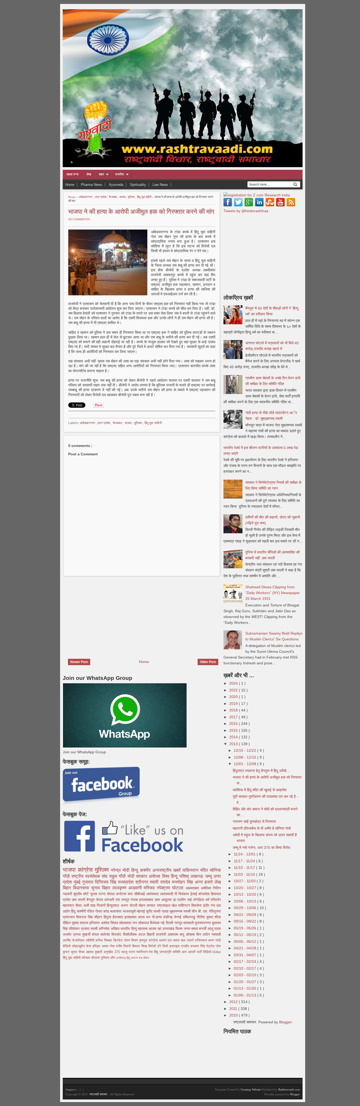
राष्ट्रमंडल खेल (167, 905)
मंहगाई (141, 911)
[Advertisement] (107, 614)
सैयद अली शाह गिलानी (91, 905)
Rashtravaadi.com (289, 1089)
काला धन (145, 917)
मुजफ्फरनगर (203, 923)
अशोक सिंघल (110, 923)
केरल (100, 900)
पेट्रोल (211, 946)
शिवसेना (197, 905)
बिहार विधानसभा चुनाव (82, 887)
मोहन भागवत (148, 905)
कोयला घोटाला (91, 958)
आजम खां (155, 928)
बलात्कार (116, 911)
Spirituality (138, 185)
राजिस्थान (201, 940)
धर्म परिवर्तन (213, 900)
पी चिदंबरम (182, 894)
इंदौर (207, 905)
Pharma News (91, 185)
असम (106, 946)
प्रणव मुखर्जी (82, 934)
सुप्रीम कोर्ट (81, 894)
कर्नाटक (122, 894)
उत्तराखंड (169, 928)
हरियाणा (95, 923)
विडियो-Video (212, 952)
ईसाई (194, 894)
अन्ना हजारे (205, 882)
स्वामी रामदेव (161, 882)
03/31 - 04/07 (245, 955)
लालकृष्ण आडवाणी (128, 887)
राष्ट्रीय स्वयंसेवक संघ (90, 876)
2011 (233, 1009)
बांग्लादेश (204, 894)
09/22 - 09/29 (245, 915)
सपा (131, 894)
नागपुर (178, 923)
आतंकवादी (167, 894)
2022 (234, 690)
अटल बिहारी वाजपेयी (153, 934)
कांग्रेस (86, 869)
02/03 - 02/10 (245, 975)
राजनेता (119, 174)
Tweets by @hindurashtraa (245, 211)
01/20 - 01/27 (245, 982)
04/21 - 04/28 (245, 948)
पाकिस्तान (191, 870)
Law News (160, 185)
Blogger (285, 1022)
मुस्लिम (131, 196)
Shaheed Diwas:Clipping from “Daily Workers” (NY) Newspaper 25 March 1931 (272, 593)
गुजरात (88, 882)
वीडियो (67, 946)
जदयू (125, 952)
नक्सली (216, 934)
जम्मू (209, 876)
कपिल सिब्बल (104, 940)
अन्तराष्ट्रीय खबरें (167, 870)
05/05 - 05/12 (245, 941)
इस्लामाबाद (146, 900)
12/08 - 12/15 (245, 757)
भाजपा (122, 196)
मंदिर (205, 870)
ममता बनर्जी (199, 928)
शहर (101, 174)
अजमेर (68, 934)
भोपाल (111, 894)
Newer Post (79, 662)
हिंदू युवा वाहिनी (144, 196)
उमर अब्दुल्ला (163, 900)
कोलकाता (125, 923)
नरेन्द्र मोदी (121, 870)
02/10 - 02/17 (245, 968)
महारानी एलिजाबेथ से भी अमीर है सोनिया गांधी (262, 828)
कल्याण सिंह (198, 946)
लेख (88, 174)
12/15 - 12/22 (245, 750)
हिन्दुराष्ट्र (113, 905)
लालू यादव (214, 928)
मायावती (189, 923)
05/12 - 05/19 (245, 935)
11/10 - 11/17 (245, 867)
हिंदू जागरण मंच (135, 957)
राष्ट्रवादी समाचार (98, 1094)
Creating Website (251, 1089)
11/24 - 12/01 (245, 854)
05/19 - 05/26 (245, 928)
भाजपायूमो (130, 911)
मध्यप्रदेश (126, 882)
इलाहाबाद (131, 917)
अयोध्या (155, 876)
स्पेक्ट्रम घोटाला (171, 887)
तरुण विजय (131, 940)
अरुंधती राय (112, 900)
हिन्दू (135, 870)
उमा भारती (79, 900)
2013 (234, 744)
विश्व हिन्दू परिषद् (176, 876)
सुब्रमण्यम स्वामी (180, 911)
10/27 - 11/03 (245, 881)
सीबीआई (140, 894)
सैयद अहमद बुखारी (91, 952)
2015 (234, 730)
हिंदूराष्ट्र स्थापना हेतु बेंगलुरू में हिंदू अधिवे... (261, 771)
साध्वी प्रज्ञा (161, 911)
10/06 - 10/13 (245, 901)
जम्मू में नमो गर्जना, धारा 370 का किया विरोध (261, 847)
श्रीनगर (142, 882)
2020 (234, 697)
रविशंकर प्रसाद (79, 928)
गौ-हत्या (157, 917)
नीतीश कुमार (206, 917)
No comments (79, 219)
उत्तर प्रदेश (101, 196)
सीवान (146, 957)
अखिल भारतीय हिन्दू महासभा (130, 928)
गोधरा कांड (102, 911)
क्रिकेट (118, 940)
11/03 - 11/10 (245, 874)
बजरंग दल (166, 940)
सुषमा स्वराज (80, 923)
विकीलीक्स (130, 934)
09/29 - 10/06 (245, 908)
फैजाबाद (113, 196)
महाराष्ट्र (69, 905)
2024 (234, 683)
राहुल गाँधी (118, 876)
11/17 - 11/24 (245, 861)
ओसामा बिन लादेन (198, 934)
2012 (234, 1002)
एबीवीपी (91, 940)
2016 (234, 723)
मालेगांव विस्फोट (111, 934)
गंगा (213, 905)
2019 (234, 703)
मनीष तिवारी (124, 946)
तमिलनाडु (190, 917)
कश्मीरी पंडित (86, 911)
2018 (234, 710)
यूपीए (149, 911)
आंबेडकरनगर (86, 196)
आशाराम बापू (177, 934)
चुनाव (94, 894)
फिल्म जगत (183, 928)
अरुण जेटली (130, 905)
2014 (234, 737)
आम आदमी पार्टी (192, 952)
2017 (234, 717)
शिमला (136, 946)
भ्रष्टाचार (69, 917)
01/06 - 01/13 (245, 995)
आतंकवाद (153, 894)
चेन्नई (178, 917)
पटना (103, 894)
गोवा (113, 946)
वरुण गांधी (214, 940)
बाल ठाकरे (188, 940)
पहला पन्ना (72, 174)
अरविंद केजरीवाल (74, 940)
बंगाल (96, 934)
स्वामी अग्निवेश (100, 928)
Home (69, 185)
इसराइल (175, 946)
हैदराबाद (118, 917)
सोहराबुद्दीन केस (82, 946)
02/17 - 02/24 (245, 961)
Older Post (208, 662)
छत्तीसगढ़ (121, 957)
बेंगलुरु (91, 900)
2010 (234, 1015)
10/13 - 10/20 (245, 894)
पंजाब (135, 900)
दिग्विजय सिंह (106, 882)
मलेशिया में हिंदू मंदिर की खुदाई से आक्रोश (259, 790)
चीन (195, 911)
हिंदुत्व (108, 917)
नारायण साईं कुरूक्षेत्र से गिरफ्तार (254, 821)
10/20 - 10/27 (245, 888)
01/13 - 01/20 (245, 988)
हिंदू (73, 911)
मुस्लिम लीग (108, 958)
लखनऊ (198, 876)
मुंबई (78, 882)
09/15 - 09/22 (245, 921)
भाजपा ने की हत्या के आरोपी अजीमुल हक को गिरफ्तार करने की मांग (141, 211)
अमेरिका (207, 888)
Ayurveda (116, 185)
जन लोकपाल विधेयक (146, 923)
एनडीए (185, 946)
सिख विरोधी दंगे (151, 946)
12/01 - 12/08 (245, 764)
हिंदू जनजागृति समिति (168, 952)
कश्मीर (146, 870)
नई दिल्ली (167, 923)
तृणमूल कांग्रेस (149, 940)
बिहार (107, 887)
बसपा (177, 940)
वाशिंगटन (184, 905)
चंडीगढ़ (168, 917)
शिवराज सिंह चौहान (89, 917)
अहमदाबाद (193, 888)
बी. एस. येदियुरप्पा (209, 911)
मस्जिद (150, 887)
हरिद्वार (97, 946)
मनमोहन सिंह (183, 882)
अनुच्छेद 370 (112, 952)
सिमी (165, 946)
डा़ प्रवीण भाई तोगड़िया (189, 900)
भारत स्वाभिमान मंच (141, 952)
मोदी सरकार (138, 876)
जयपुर (126, 900)
